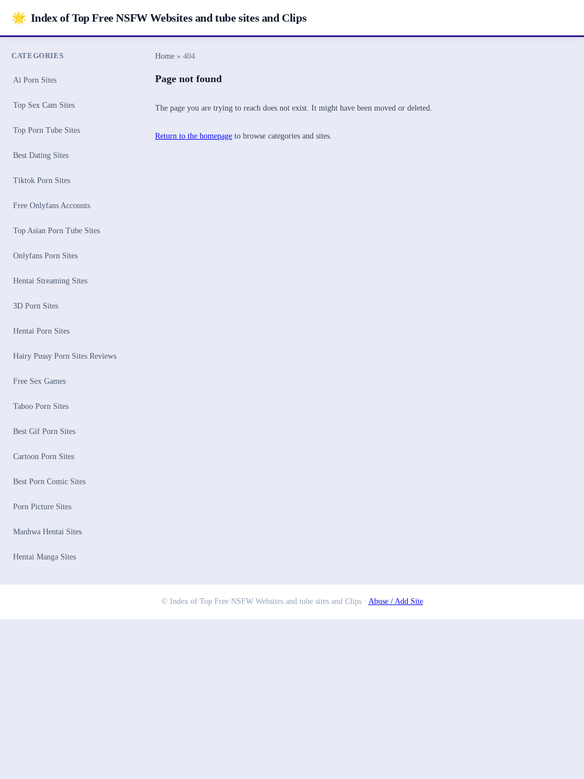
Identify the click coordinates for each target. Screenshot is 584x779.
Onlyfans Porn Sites (45, 255)
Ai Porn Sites (34, 80)
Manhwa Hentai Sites (47, 532)
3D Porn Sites (35, 306)
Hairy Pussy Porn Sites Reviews (64, 356)
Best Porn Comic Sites (49, 481)
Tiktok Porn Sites (41, 180)
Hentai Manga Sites (44, 557)
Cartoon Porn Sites (43, 456)
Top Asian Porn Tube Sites (56, 230)
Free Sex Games (39, 381)
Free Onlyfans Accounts (51, 205)
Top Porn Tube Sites (46, 130)
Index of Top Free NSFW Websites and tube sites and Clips (158, 17)
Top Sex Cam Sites (44, 105)
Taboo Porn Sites (40, 406)
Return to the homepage (193, 136)
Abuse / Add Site (395, 601)
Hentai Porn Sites (41, 331)
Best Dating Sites (40, 155)
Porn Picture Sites (42, 506)
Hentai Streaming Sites (50, 281)
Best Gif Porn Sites (44, 431)
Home (165, 56)
